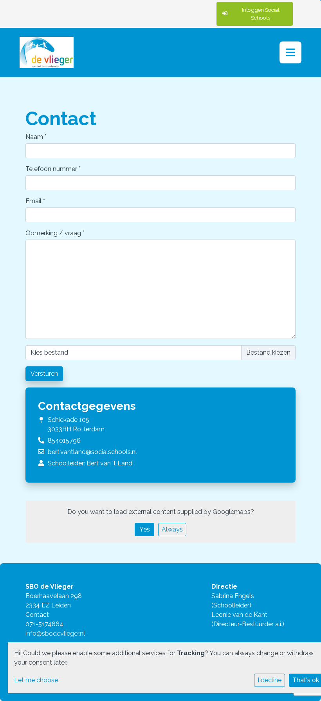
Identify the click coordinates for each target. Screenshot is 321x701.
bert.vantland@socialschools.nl (92, 452)
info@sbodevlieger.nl (55, 633)
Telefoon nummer (53, 169)
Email (35, 201)
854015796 (64, 440)
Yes (144, 529)
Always (172, 529)
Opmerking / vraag (55, 233)
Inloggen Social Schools (261, 14)
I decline (269, 680)
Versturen (44, 373)
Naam (36, 137)
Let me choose (36, 680)
